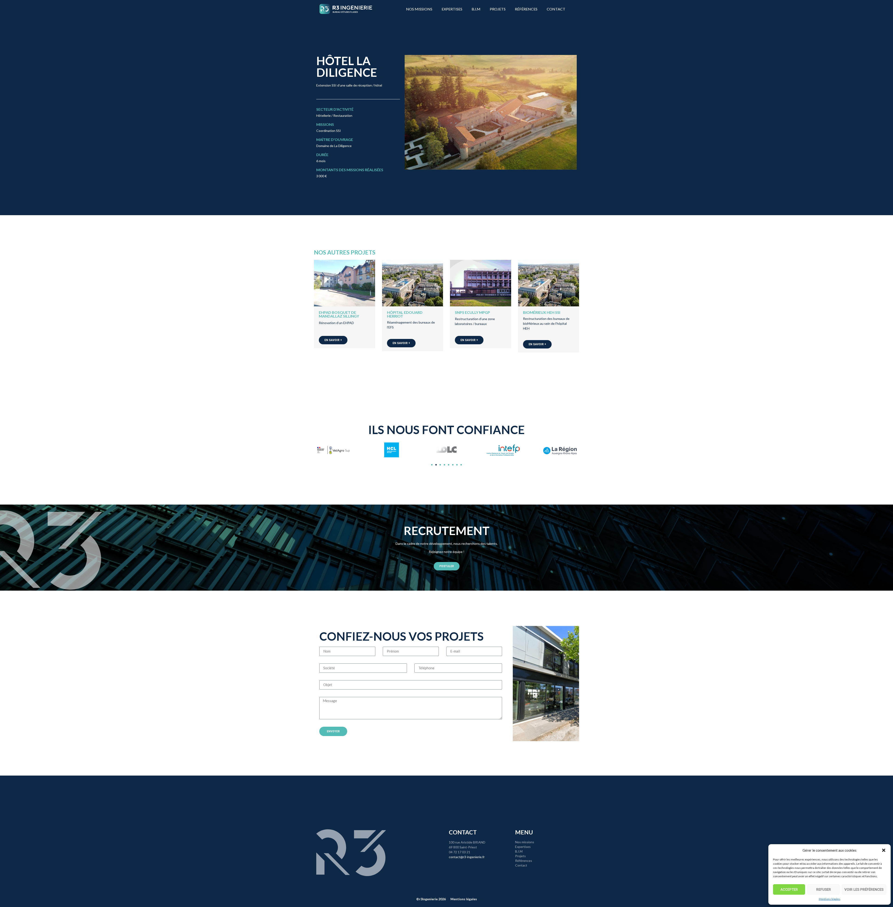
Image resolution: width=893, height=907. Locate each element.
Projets (498, 9)
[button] (883, 850)
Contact (556, 9)
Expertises (452, 9)
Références (526, 9)
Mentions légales (829, 899)
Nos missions (419, 9)
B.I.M (476, 9)
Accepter (789, 889)
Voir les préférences (863, 889)
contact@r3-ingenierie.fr (467, 857)
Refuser (823, 889)
